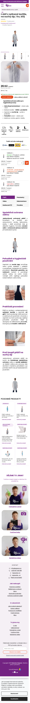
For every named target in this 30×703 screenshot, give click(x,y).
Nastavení (14, 693)
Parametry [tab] (20, 197)
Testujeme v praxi (15, 507)
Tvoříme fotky (15, 532)
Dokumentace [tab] (21, 201)
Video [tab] (4, 201)
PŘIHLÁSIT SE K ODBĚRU (15, 652)
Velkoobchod (15, 628)
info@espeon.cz (16, 568)
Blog (15, 615)
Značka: (7, 25)
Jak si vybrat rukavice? (15, 606)
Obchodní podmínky (15, 593)
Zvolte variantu (7, 97)
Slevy (15, 591)
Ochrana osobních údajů (15, 596)
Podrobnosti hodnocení (8, 23)
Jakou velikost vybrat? (21, 97)
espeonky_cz (16, 575)
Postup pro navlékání (15, 610)
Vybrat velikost (15, 608)
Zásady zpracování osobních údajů (15, 655)
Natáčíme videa (15, 558)
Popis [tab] (4, 197)
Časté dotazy (15, 613)
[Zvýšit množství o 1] (23, 162)
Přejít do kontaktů (16, 577)
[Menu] (2, 5)
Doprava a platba (15, 587)
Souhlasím (14, 699)
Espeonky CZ (16, 573)
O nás (15, 625)
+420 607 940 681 (16, 570)
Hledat (2, 12)
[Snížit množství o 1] (23, 164)
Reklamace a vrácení (15, 589)
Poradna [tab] (20, 205)
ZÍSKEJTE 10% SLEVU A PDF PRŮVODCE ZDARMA (15, 1)
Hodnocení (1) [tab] (7, 205)
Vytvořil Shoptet (13, 669)
